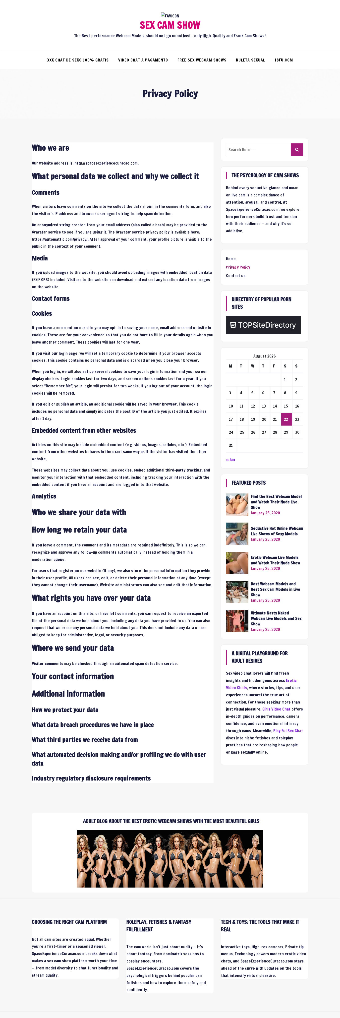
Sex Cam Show (170, 25)
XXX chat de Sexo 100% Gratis (78, 60)
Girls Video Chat (276, 709)
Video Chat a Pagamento (143, 60)
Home (231, 258)
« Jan (230, 459)
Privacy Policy (238, 267)
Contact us (235, 275)
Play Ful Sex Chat (288, 730)
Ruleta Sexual (250, 60)
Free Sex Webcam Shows (202, 60)
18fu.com (284, 60)
